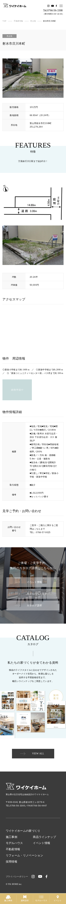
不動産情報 (13, 849)
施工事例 (11, 836)
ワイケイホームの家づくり (23, 830)
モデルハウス (14, 842)
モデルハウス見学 (37, 593)
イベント (58, 900)
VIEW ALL (38, 753)
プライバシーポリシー (17, 876)
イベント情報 (34, 582)
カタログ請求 (34, 605)
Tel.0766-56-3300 (53, 10)
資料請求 (25, 900)
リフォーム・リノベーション (24, 855)
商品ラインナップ (44, 836)
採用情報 (11, 861)
